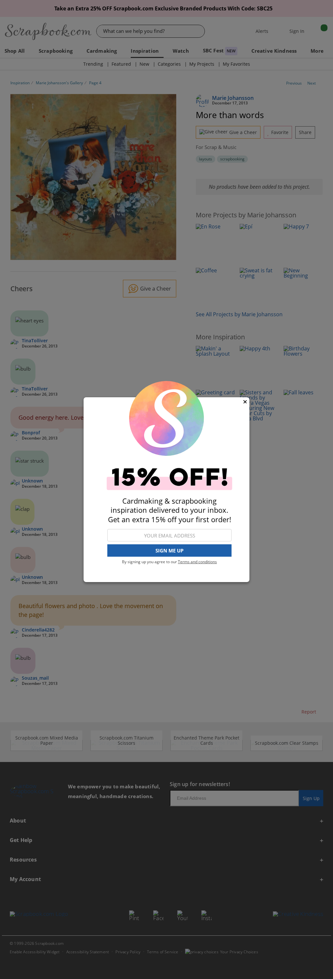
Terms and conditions (197, 561)
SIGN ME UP (169, 550)
